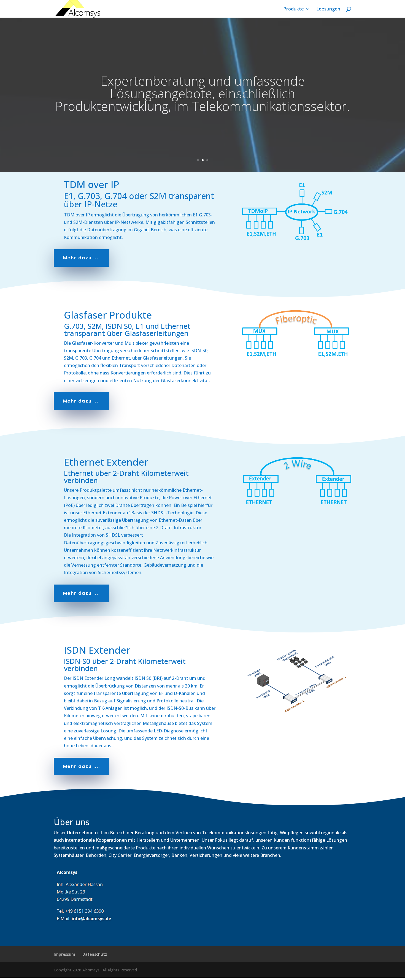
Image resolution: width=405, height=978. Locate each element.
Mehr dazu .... (81, 258)
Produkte (294, 9)
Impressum (64, 954)
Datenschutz (94, 954)
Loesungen (328, 9)
